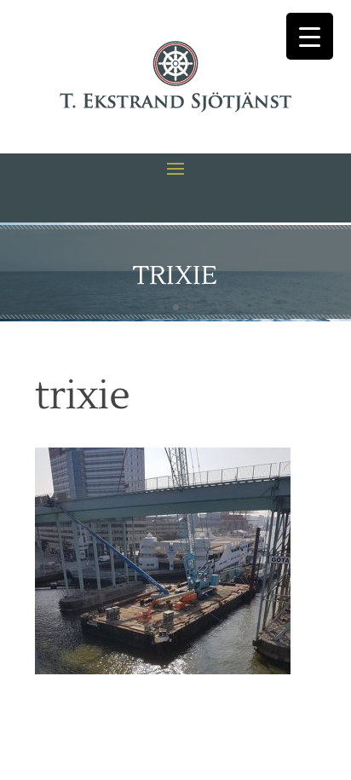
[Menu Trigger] (309, 36)
